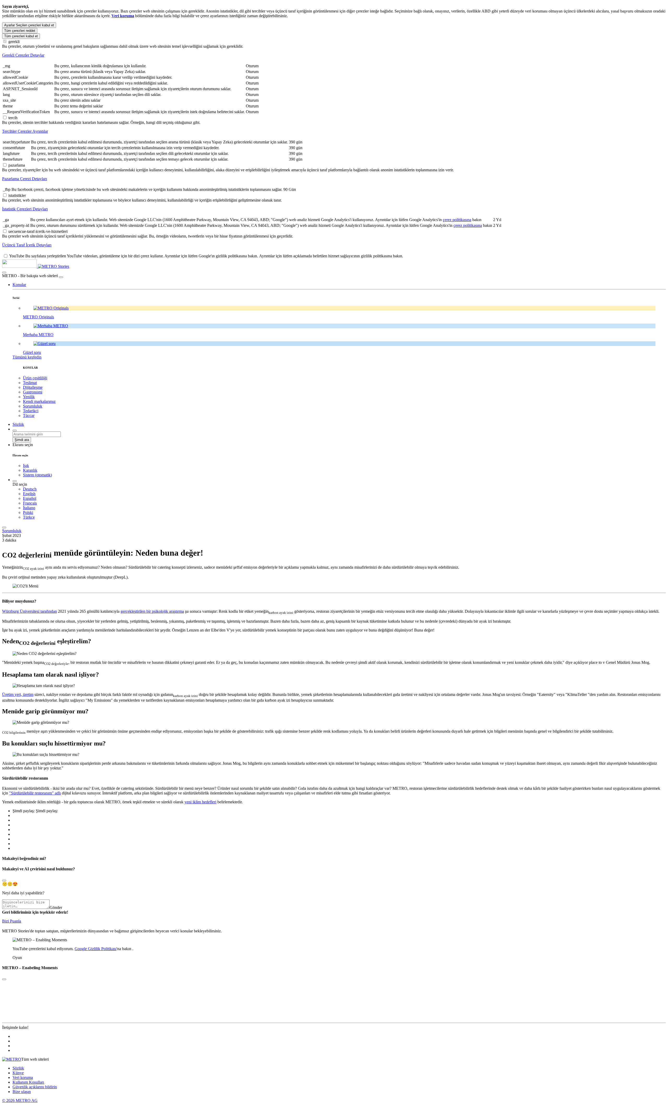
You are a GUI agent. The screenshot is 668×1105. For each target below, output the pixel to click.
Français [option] (30, 503)
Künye (18, 1073)
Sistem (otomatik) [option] (37, 475)
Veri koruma (23, 1077)
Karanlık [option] (30, 470)
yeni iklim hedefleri (200, 802)
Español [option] (29, 498)
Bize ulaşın (22, 1091)
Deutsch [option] (30, 489)
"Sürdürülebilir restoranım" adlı (35, 793)
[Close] (4, 880)
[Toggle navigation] (4, 527)
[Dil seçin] (15, 481)
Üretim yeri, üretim (17, 694)
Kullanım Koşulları (28, 1082)
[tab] (334, 55)
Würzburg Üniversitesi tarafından (29, 611)
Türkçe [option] (29, 517)
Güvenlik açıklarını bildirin (35, 1087)
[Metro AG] (30, 266)
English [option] (29, 493)
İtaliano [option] (29, 508)
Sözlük (18, 1068)
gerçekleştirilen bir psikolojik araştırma (152, 611)
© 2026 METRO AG (20, 1100)
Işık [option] (26, 465)
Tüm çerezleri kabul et (21, 36)
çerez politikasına (457, 219)
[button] (19, 284)
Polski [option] (28, 512)
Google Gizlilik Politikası (95, 948)
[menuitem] (344, 489)
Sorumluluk (11, 531)
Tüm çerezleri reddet (19, 31)
